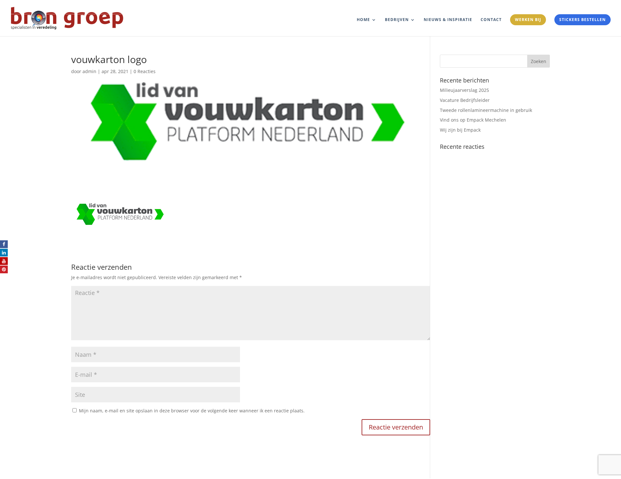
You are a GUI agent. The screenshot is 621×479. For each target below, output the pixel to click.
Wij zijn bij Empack (460, 130)
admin (89, 71)
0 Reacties (145, 71)
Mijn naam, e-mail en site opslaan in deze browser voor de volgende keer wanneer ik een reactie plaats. (192, 411)
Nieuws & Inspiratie (448, 19)
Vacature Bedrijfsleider (465, 100)
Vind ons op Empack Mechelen (473, 120)
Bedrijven (397, 19)
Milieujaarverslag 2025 (464, 90)
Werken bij (528, 19)
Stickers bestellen (582, 19)
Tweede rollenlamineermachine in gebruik (486, 110)
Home (363, 19)
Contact (491, 19)
